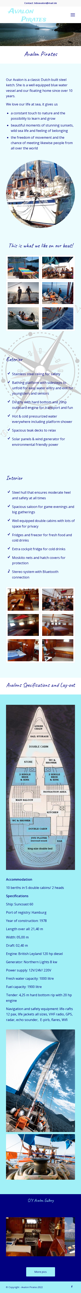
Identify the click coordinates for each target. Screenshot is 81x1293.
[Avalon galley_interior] (60, 1253)
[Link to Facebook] (72, 1287)
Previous (15, 1236)
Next (65, 1236)
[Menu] (73, 15)
